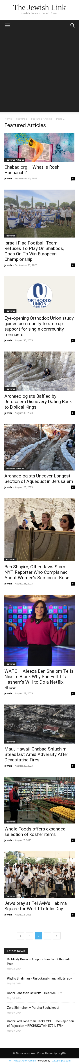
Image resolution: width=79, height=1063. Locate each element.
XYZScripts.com (61, 1060)
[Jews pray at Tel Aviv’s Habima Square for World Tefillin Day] (39, 874)
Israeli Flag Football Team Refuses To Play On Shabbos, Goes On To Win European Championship (34, 251)
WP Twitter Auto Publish (22, 1060)
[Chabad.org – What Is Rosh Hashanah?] (39, 147)
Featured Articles (41, 119)
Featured (21, 119)
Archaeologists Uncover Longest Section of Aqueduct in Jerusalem (38, 478)
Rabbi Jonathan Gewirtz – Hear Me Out (34, 993)
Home (8, 119)
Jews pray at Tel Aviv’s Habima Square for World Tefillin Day (35, 906)
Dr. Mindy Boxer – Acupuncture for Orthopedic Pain (39, 962)
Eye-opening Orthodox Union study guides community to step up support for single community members (39, 326)
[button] (7, 25)
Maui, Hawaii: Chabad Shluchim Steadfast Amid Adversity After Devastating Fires (36, 754)
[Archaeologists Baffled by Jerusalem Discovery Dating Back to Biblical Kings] (39, 371)
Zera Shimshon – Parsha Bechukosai (33, 1007)
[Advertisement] (39, 73)
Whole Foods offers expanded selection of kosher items (35, 831)
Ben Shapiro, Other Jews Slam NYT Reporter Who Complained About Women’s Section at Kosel (37, 572)
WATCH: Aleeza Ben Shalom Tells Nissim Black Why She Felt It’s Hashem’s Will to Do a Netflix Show (39, 679)
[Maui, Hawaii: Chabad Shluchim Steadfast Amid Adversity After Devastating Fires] (39, 724)
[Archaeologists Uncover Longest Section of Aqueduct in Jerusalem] (39, 447)
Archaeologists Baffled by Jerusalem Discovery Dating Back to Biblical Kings (38, 402)
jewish (8, 178)
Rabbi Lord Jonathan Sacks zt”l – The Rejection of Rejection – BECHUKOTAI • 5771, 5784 (40, 1023)
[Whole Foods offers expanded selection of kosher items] (39, 800)
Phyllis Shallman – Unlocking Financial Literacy (39, 978)
